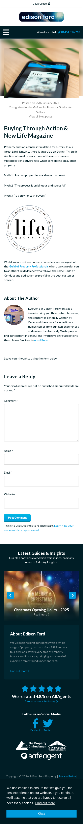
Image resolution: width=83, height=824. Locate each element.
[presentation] (10, 595)
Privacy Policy (67, 776)
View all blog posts (40, 116)
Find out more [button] (45, 803)
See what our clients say (40, 701)
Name (8, 450)
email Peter (41, 340)
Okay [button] (41, 813)
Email (8, 472)
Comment (11, 400)
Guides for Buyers (44, 107)
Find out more (19, 671)
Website (9, 494)
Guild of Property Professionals (29, 266)
